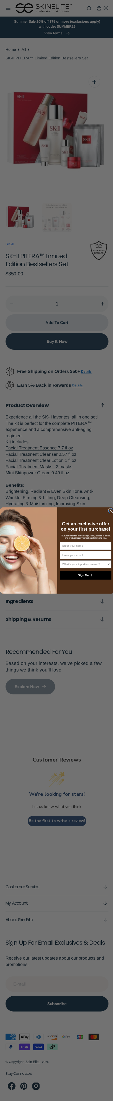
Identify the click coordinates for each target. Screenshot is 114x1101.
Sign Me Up (83, 575)
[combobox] (82, 564)
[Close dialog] (108, 511)
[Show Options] (106, 564)
